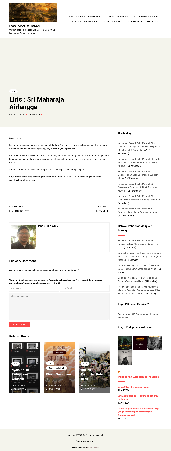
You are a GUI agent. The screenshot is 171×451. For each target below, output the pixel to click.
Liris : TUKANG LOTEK (19, 211)
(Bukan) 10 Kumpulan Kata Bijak (92, 374)
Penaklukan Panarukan (85, 21)
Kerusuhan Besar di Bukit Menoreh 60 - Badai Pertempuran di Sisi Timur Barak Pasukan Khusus (139, 162)
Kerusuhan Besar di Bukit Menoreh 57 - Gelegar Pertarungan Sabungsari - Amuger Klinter (138, 175)
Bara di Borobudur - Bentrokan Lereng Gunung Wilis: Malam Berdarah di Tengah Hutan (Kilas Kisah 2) (139, 256)
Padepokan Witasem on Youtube (138, 376)
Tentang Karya (133, 21)
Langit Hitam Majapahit (146, 17)
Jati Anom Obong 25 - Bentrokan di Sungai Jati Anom (138, 398)
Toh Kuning (153, 21)
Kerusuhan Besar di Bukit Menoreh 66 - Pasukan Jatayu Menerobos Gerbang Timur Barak (138, 244)
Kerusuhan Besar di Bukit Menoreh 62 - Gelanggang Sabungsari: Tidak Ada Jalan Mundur (137, 187)
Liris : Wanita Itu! (102, 211)
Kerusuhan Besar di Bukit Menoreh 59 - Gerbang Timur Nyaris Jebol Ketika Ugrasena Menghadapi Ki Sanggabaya (139, 146)
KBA (13, 91)
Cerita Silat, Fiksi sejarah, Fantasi (134, 387)
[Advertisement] (85, 68)
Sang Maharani (111, 21)
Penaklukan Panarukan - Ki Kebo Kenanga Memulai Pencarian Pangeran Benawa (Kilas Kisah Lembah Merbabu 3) (139, 290)
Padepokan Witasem (24, 25)
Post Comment (20, 324)
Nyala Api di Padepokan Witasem (20, 374)
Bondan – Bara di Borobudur (84, 17)
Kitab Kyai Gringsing (117, 17)
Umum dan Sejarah (56, 368)
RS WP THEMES (93, 447)
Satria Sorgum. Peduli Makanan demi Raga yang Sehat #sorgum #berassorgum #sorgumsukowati (139, 411)
